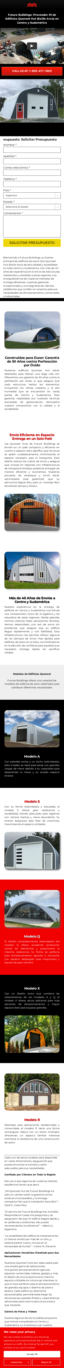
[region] (32, 1347)
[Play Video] (32, 45)
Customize (16, 1362)
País (7, 190)
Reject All (46, 1362)
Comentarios (13, 213)
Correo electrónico (16, 167)
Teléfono (10, 179)
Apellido (9, 156)
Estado (8, 201)
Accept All (32, 1354)
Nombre (9, 145)
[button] (2, 102)
